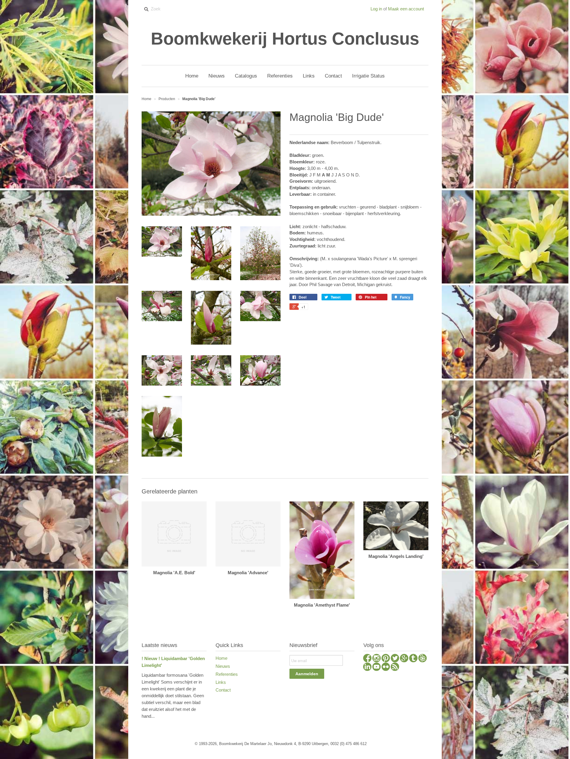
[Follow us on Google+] (404, 659)
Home (221, 658)
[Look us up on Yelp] (422, 659)
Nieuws (223, 666)
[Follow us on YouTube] (376, 667)
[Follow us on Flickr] (385, 667)
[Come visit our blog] (413, 659)
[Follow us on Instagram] (376, 659)
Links (221, 682)
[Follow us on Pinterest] (385, 659)
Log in (376, 8)
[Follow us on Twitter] (395, 659)
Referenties (227, 674)
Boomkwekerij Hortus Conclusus (285, 38)
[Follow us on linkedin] (367, 667)
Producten (167, 99)
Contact (223, 689)
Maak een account (406, 8)
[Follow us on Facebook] (367, 659)
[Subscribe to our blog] (395, 667)
